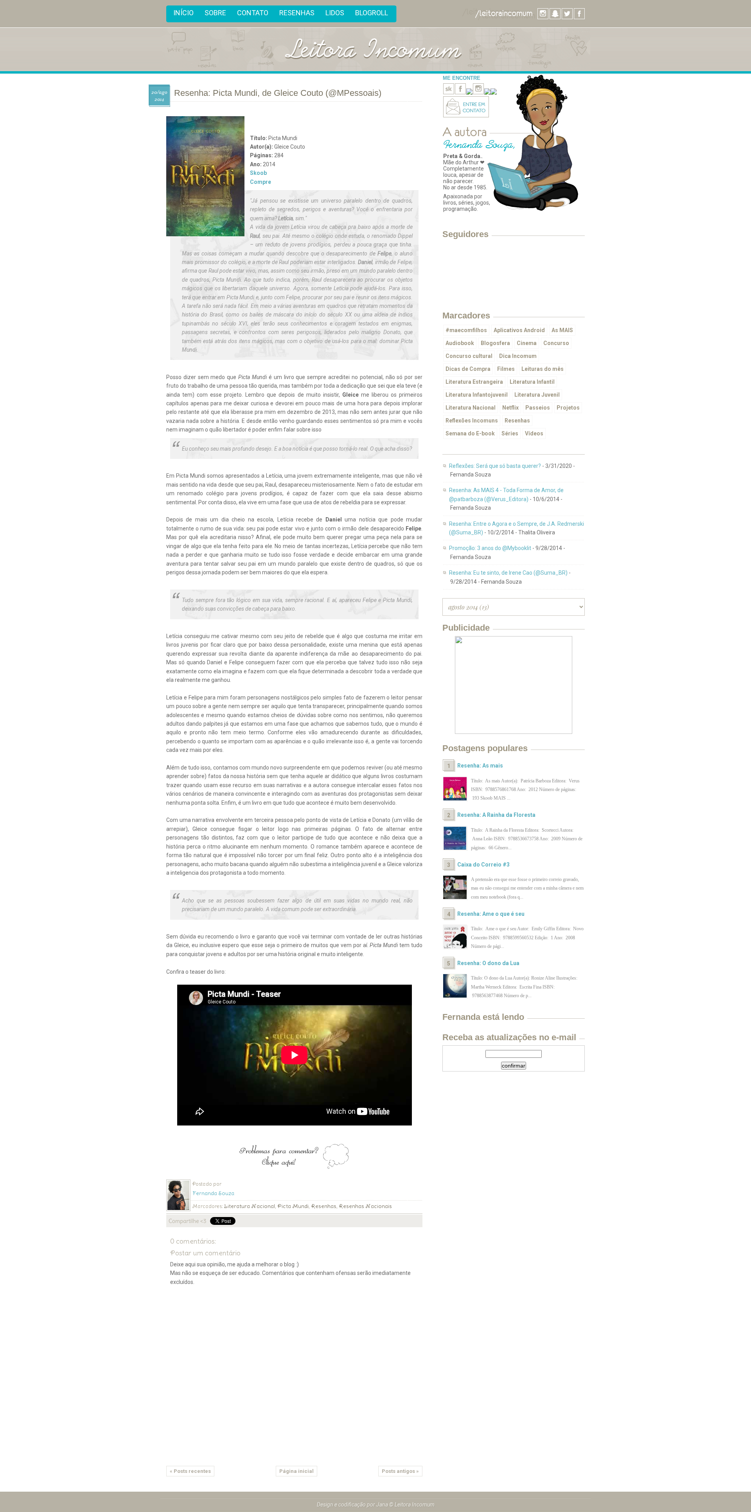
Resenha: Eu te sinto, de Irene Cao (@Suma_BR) (508, 573)
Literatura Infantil (532, 382)
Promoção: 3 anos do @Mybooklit (490, 548)
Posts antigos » (400, 1471)
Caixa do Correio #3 (483, 864)
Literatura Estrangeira (474, 382)
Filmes (506, 369)
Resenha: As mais (480, 765)
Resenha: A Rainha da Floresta (496, 815)
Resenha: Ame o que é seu (491, 914)
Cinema (527, 343)
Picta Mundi (293, 1206)
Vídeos (534, 433)
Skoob (258, 173)
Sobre (215, 13)
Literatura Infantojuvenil (477, 395)
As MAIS (562, 330)
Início (183, 13)
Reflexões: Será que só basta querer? (495, 466)
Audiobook (460, 343)
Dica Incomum (518, 356)
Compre (260, 182)
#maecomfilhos (466, 330)
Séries (509, 433)
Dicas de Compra (468, 369)
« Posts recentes (190, 1471)
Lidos (334, 13)
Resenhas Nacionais (365, 1206)
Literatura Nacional (249, 1206)
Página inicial (296, 1471)
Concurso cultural (469, 356)
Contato (252, 13)
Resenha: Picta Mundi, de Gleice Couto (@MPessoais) (277, 93)
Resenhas (296, 13)
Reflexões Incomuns (472, 420)
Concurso (556, 343)
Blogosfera (495, 343)
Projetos (568, 408)
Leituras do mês (542, 369)
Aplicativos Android (519, 330)
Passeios (537, 408)
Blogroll (371, 13)
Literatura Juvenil (537, 395)
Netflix (510, 408)
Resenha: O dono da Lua (488, 963)
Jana (382, 1504)
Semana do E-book (470, 433)
